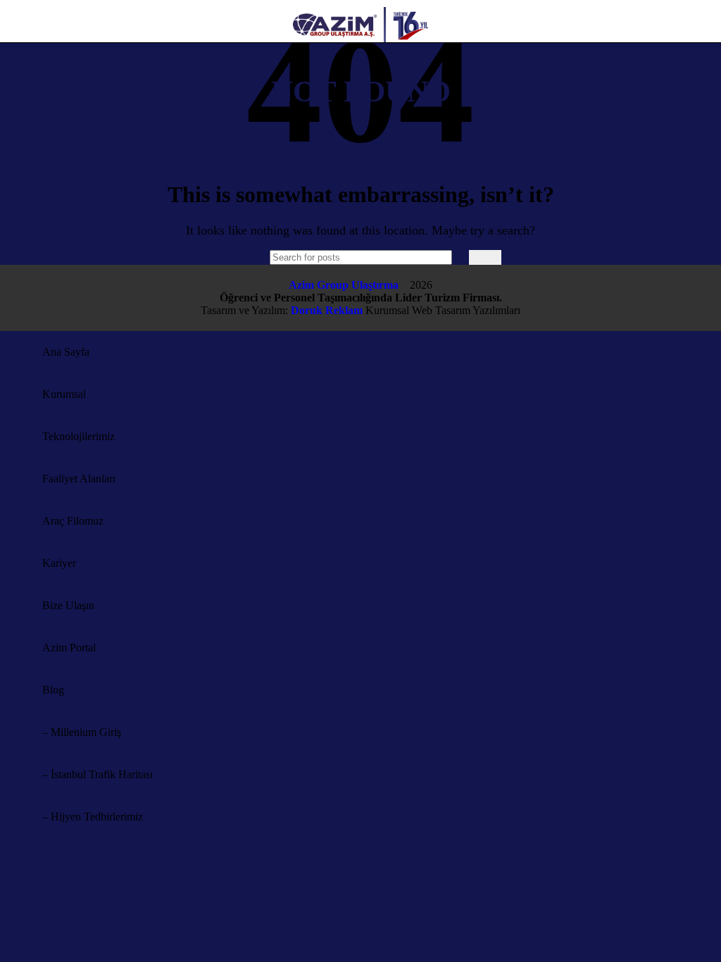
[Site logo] (360, 45)
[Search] (485, 257)
